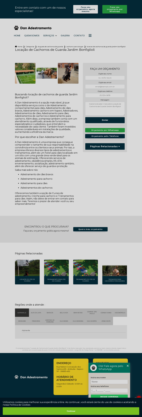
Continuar (71, 411)
